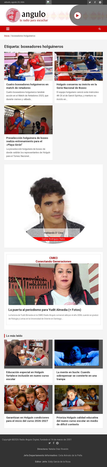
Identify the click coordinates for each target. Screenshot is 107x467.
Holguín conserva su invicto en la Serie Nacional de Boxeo (77, 86)
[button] (21, 206)
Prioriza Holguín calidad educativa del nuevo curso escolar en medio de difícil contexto (77, 421)
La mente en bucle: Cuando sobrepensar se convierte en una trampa (77, 376)
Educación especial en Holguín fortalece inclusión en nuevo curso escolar (27, 376)
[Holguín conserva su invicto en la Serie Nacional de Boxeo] (78, 66)
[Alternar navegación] (7, 29)
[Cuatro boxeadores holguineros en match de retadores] (28, 66)
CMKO (53, 258)
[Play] (77, 15)
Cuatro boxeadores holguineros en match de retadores (27, 86)
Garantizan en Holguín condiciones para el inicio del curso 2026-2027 (27, 419)
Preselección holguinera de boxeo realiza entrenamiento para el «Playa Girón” (27, 141)
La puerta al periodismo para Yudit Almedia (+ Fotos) (44, 310)
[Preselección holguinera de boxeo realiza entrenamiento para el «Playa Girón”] (28, 119)
